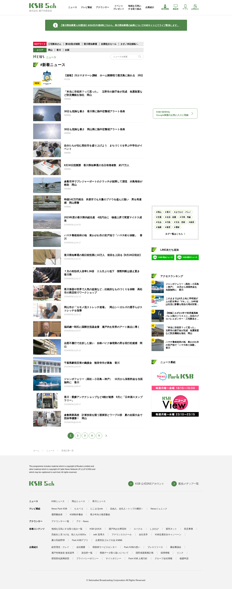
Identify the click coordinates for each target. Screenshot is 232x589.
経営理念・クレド (60, 547)
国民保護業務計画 (144, 552)
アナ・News (82, 521)
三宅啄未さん (55, 44)
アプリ (185, 9)
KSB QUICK (95, 529)
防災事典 (188, 529)
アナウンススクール (122, 534)
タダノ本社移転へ (129, 44)
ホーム (36, 450)
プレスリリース (155, 547)
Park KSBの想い (132, 547)
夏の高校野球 (58, 540)
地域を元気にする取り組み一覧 (66, 529)
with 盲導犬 (98, 534)
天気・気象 (186, 217)
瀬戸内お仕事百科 (117, 529)
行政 (168, 222)
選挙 (177, 227)
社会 (159, 222)
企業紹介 (149, 7)
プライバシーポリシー (87, 558)
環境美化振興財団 (60, 558)
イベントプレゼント (118, 7)
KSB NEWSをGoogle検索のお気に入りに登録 (172, 113)
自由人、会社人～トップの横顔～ (126, 508)
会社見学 (143, 534)
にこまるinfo (96, 508)
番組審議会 (175, 547)
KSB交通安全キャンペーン (168, 534)
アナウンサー (102, 7)
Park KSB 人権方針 (137, 558)
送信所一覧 (86, 552)
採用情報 (165, 9)
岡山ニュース (78, 501)
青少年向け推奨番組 (100, 514)
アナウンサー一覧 (60, 521)
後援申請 (184, 558)
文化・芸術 (180, 222)
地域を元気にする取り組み (134, 7)
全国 (67, 50)
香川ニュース (99, 501)
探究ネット (171, 529)
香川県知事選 (91, 44)
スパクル (138, 529)
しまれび (154, 529)
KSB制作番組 (76, 514)
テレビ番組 (86, 7)
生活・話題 (171, 217)
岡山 (50, 50)
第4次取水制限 (72, 44)
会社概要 (80, 547)
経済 (192, 222)
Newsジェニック (159, 508)
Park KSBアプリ (80, 540)
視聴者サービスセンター (104, 547)
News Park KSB (59, 508)
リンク (180, 552)
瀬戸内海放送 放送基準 (62, 552)
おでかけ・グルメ (183, 212)
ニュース (72, 7)
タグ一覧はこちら (174, 234)
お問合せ (195, 9)
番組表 (175, 9)
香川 (59, 50)
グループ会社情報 (163, 558)
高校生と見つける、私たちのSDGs (68, 534)
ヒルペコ (78, 508)
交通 (159, 217)
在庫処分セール (108, 44)
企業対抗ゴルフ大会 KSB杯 (108, 540)
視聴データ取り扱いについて (114, 552)
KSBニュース (58, 501)
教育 (168, 227)
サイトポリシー (113, 558)
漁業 (159, 227)
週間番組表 (56, 514)
